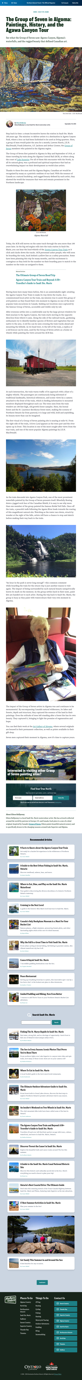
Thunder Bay (24, 1330)
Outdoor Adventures (42, 1324)
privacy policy (58, 802)
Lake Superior (23, 159)
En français (65, 3)
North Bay (23, 1306)
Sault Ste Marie (64, 1327)
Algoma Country (25, 1302)
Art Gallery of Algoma (42, 726)
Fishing (38, 1313)
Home (15, 3)
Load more (42, 1282)
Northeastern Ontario (66, 1332)
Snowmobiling (40, 1334)
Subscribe (75, 3)
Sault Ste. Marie (43, 12)
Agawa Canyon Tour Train (56, 249)
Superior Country (26, 1326)
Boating (38, 1306)
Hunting (38, 1317)
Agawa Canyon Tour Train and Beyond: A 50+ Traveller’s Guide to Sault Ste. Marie (38, 281)
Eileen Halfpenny (21, 123)
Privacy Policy (57, 1374)
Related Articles (20, 271)
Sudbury (23, 1319)
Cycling (38, 1309)
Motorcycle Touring (42, 1320)
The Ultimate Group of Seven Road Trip (35, 275)
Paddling (39, 1327)
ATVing (38, 1302)
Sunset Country (25, 1323)
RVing (38, 1331)
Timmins (23, 1333)
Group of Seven (35, 824)
